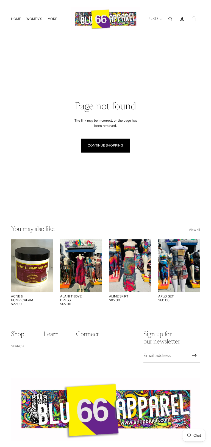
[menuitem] (52, 19)
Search (17, 346)
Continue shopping (105, 145)
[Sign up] (194, 355)
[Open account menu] (182, 19)
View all (194, 230)
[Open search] (170, 19)
